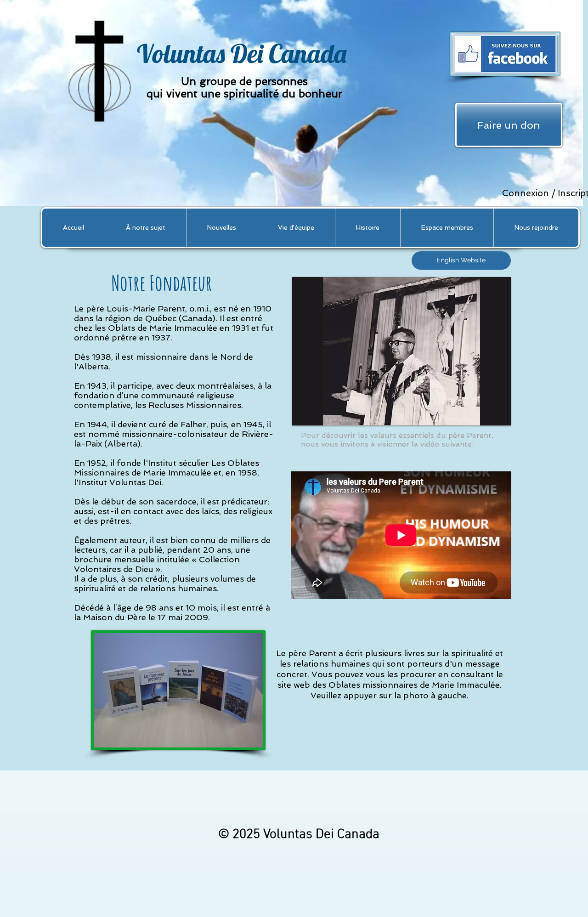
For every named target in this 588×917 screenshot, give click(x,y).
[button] (145, 228)
